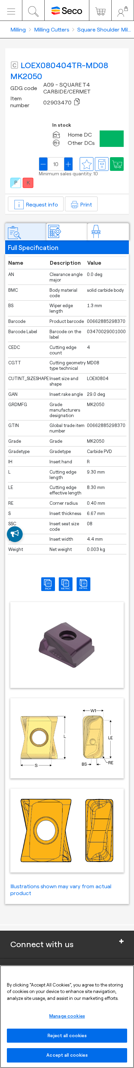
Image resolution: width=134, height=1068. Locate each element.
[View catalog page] (102, 164)
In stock (61, 125)
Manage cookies (67, 1016)
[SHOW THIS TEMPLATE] (15, 534)
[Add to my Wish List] (117, 164)
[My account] (123, 10)
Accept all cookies (66, 1055)
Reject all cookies (66, 1035)
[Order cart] (100, 10)
